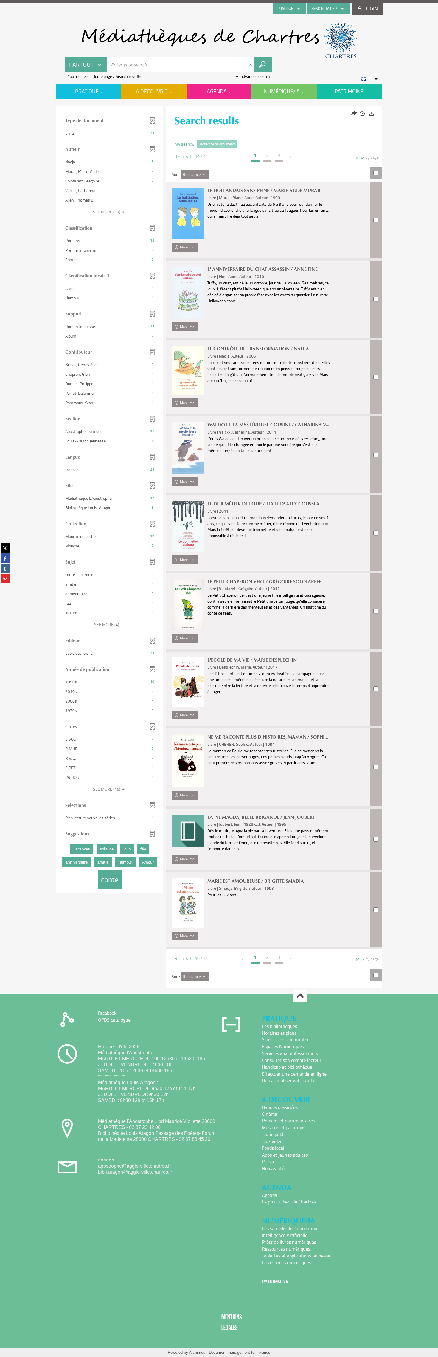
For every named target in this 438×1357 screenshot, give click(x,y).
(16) (107, 789)
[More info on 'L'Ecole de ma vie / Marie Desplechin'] (188, 682)
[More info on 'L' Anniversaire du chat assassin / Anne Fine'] (188, 293)
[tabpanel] (219, 548)
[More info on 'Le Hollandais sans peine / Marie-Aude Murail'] (188, 213)
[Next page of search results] (290, 157)
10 (357, 157)
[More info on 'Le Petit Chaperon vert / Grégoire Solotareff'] (188, 604)
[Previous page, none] (243, 157)
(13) (107, 212)
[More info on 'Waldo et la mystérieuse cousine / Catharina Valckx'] (188, 448)
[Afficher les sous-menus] (298, 8)
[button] (109, 133)
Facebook (107, 1013)
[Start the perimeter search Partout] (263, 64)
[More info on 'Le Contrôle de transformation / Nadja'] (188, 370)
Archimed (197, 1352)
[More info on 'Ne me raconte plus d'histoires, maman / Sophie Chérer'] (188, 760)
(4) (107, 624)
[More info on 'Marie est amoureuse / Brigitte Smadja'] (188, 903)
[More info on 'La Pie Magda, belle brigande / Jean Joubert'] (188, 831)
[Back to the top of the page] (300, 996)
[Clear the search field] (251, 64)
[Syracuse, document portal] (219, 40)
